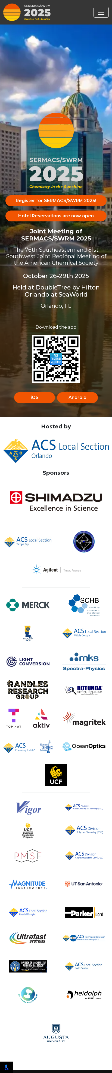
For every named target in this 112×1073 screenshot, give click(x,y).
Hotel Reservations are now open (56, 215)
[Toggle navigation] (101, 12)
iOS (35, 397)
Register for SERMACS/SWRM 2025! (56, 200)
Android (77, 397)
